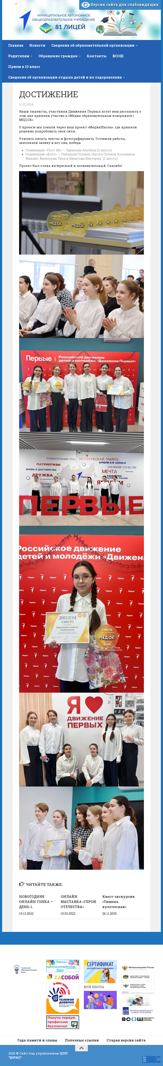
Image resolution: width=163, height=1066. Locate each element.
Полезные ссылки (82, 1040)
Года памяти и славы (37, 1040)
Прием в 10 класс (24, 66)
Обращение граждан (58, 56)
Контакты (97, 56)
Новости (37, 45)
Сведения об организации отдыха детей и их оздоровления (65, 77)
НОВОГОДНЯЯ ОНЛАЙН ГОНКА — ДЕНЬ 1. (36, 901)
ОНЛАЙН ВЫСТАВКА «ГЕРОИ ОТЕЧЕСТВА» (78, 901)
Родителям (18, 56)
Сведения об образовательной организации (93, 45)
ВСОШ (118, 56)
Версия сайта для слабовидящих (124, 4)
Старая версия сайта (126, 1040)
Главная (15, 45)
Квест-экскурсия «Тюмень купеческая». (118, 901)
